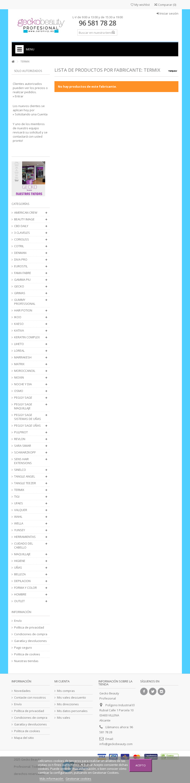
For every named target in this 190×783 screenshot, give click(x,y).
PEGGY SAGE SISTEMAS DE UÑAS (27, 417)
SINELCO (20, 470)
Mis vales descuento (71, 698)
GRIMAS (19, 293)
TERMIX (19, 490)
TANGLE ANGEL (24, 476)
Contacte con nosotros (30, 698)
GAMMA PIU (22, 280)
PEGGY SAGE (23, 398)
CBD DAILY (21, 226)
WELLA (18, 523)
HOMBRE (20, 594)
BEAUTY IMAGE (24, 219)
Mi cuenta (62, 681)
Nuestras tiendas (26, 661)
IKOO (17, 317)
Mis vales (63, 718)
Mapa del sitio (24, 738)
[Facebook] (144, 691)
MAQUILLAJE (22, 554)
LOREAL (19, 351)
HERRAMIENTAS (25, 537)
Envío (18, 621)
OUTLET (19, 601)
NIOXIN (19, 377)
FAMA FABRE (22, 273)
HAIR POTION (23, 310)
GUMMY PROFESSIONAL (24, 302)
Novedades (22, 691)
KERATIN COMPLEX (27, 337)
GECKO (19, 286)
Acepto (141, 765)
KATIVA (19, 331)
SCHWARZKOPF (25, 452)
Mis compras (66, 691)
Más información (52, 779)
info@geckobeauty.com (116, 744)
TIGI (16, 497)
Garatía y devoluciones (30, 641)
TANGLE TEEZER (25, 483)
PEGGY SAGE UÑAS (27, 426)
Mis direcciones (68, 704)
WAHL (18, 517)
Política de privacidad (29, 627)
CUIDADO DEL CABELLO (23, 545)
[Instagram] (161, 691)
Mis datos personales (72, 711)
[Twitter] (152, 691)
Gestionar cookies (78, 779)
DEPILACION (22, 581)
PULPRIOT (21, 432)
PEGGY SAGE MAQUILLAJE (23, 406)
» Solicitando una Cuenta (30, 114)
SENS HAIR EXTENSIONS (23, 461)
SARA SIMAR (22, 446)
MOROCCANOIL (24, 371)
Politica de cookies (27, 654)
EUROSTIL (21, 266)
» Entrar (18, 96)
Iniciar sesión (168, 13)
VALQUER (20, 510)
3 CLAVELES (22, 233)
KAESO (19, 324)
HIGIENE (19, 561)
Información (21, 612)
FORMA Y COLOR (25, 588)
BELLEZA (20, 574)
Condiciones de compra (30, 634)
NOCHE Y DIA (23, 384)
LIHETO (19, 344)
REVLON (19, 439)
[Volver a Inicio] (13, 62)
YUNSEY (19, 530)
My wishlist (142, 5)
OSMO (18, 391)
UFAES (18, 503)
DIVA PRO (20, 260)
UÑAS (18, 568)
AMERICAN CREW (25, 213)
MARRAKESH (23, 357)
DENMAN (20, 253)
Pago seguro (23, 648)
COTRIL (19, 246)
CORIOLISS (21, 239)
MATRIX (19, 364)
